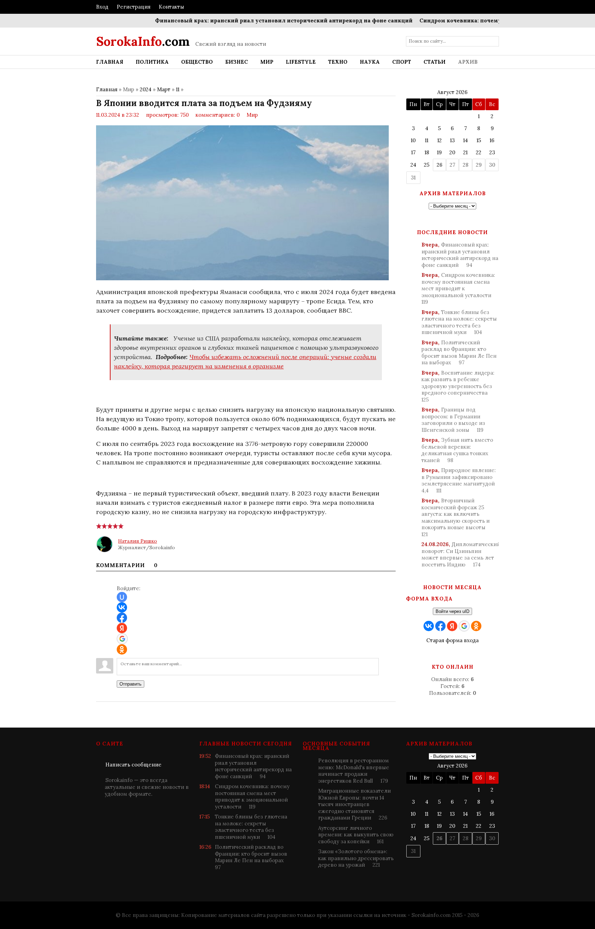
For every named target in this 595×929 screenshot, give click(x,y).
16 (492, 140)
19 (439, 152)
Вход (102, 6)
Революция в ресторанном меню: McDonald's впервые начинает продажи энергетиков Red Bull (353, 770)
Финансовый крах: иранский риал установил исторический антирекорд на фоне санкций (268, 20)
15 (479, 140)
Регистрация (133, 6)
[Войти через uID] (122, 597)
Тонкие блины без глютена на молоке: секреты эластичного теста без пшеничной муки (459, 322)
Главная (106, 89)
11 (177, 89)
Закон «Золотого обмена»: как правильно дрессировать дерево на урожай (356, 858)
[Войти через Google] (122, 638)
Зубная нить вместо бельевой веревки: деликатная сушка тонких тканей (457, 450)
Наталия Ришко (137, 541)
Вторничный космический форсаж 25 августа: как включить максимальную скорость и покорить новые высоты (455, 517)
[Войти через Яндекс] (122, 628)
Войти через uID (452, 611)
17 (413, 152)
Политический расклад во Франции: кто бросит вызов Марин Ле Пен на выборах (459, 352)
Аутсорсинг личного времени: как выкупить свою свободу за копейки (356, 835)
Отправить (130, 684)
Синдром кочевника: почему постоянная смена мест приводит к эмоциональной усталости (458, 288)
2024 (146, 89)
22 (478, 152)
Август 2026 (452, 92)
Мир (252, 115)
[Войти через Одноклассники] (122, 649)
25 (426, 164)
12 (439, 140)
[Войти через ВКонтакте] (122, 607)
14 (465, 140)
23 (492, 152)
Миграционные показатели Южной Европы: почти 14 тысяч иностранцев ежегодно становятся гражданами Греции (354, 804)
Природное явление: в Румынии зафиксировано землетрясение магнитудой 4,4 (458, 480)
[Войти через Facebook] (122, 618)
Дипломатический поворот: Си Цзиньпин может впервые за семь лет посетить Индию (460, 554)
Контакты (171, 6)
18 (427, 152)
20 (452, 152)
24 (413, 164)
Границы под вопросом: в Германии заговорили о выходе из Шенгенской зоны (453, 419)
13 (452, 140)
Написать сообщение (133, 764)
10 (413, 140)
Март (163, 89)
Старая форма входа (452, 640)
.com (143, 41)
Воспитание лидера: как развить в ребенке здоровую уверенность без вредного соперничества (457, 386)
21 (465, 152)
